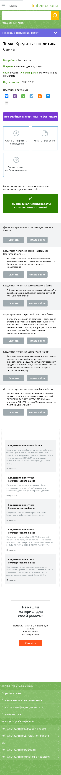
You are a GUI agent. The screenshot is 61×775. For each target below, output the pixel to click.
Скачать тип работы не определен (16, 142)
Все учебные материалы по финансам (30, 116)
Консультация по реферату (19, 749)
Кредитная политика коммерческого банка (27, 285)
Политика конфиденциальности (22, 707)
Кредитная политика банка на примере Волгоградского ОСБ (25, 252)
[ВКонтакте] (6, 96)
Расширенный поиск (13, 22)
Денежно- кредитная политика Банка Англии (29, 388)
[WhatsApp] (23, 96)
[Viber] (15, 96)
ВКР (4, 742)
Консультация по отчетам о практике (26, 756)
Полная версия (11, 714)
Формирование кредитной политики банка (28, 314)
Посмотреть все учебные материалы (16, 169)
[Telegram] (31, 96)
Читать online (37, 239)
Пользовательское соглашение (22, 700)
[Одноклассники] (40, 96)
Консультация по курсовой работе (24, 728)
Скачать (10, 75)
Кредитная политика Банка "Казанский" (26, 351)
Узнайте (30, 643)
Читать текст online (44, 140)
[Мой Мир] (48, 96)
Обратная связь (12, 693)
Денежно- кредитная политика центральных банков (29, 229)
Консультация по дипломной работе (25, 735)
